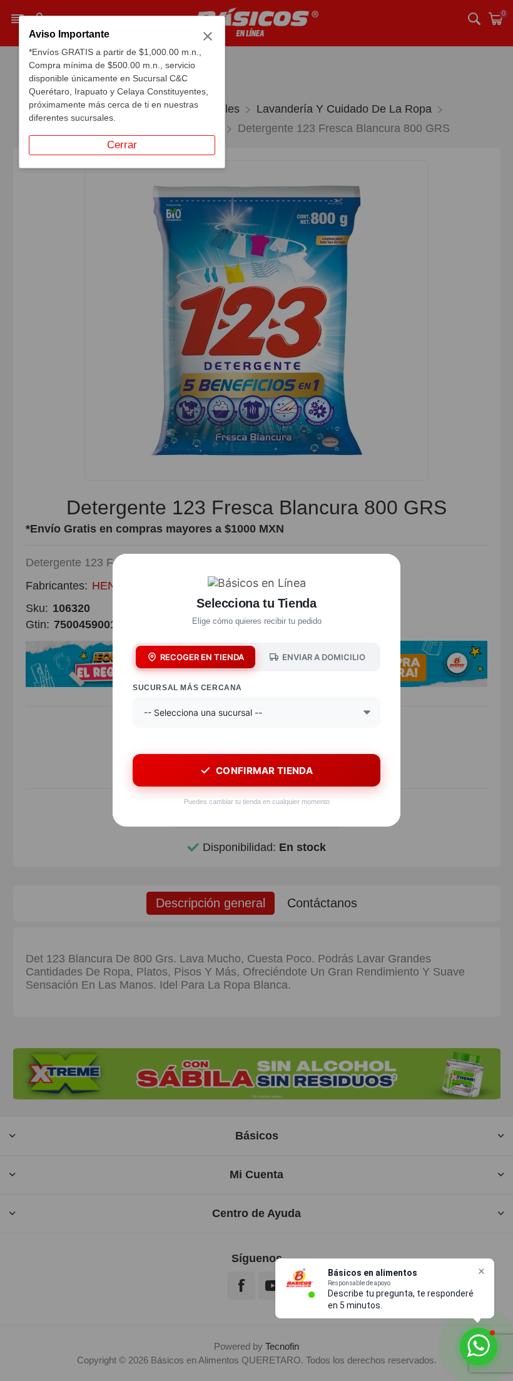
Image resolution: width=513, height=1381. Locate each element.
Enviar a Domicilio (323, 657)
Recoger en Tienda (202, 657)
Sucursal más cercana (187, 687)
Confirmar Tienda (264, 771)
